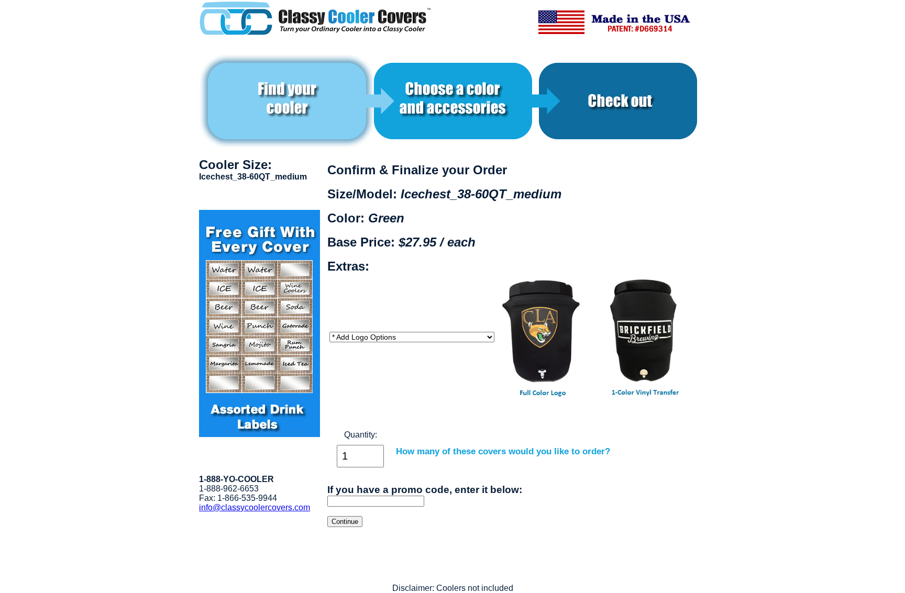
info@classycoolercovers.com (254, 507)
